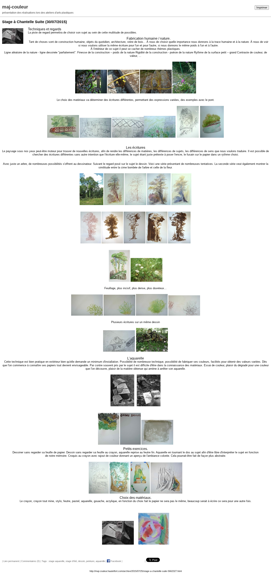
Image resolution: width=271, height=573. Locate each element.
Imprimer (261, 7)
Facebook (115, 561)
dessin (81, 561)
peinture (90, 561)
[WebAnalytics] (8, 2)
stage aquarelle (56, 561)
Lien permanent (11, 561)
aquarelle (100, 561)
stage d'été (71, 561)
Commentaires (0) (30, 561)
